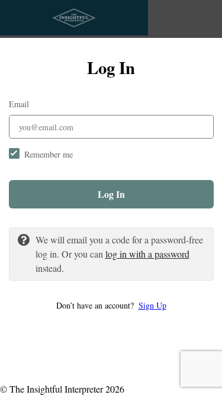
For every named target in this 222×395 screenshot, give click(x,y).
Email (19, 104)
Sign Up (152, 305)
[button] (111, 305)
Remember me (48, 154)
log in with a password (147, 254)
